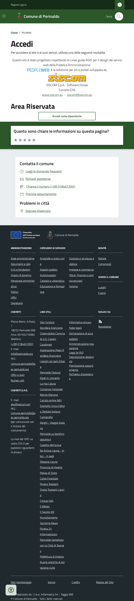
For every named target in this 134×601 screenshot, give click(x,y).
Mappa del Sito (104, 582)
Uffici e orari (17, 375)
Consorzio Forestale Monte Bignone (51, 392)
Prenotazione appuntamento (81, 368)
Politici (14, 292)
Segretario (17, 303)
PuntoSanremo (48, 517)
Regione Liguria (18, 4)
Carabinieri (46, 344)
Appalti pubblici (48, 269)
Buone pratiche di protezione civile (52, 565)
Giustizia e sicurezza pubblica (81, 261)
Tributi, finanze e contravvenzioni (81, 278)
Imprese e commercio (81, 269)
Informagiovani (48, 534)
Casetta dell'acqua (50, 445)
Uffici (14, 297)
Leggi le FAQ (76, 352)
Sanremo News (49, 523)
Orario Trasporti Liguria (52, 492)
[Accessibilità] (11, 590)
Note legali (75, 328)
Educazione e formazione (52, 289)
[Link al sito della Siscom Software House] (67, 77)
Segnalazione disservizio (81, 359)
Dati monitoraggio (21, 582)
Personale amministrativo (23, 283)
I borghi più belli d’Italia (52, 364)
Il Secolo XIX (47, 512)
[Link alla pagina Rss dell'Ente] (100, 321)
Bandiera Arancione (51, 328)
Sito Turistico (47, 322)
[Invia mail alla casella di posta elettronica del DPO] (20, 404)
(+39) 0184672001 (22, 344)
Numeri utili (17, 380)
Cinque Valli (46, 501)
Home (14, 32)
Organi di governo (21, 275)
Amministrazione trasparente (81, 346)
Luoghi (102, 287)
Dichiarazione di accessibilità (81, 336)
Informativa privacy (80, 322)
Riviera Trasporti (49, 484)
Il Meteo (45, 506)
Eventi (102, 293)
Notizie (102, 258)
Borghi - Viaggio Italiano (52, 425)
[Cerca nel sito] (117, 16)
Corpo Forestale (49, 478)
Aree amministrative (22, 258)
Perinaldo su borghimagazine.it (52, 436)
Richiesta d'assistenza (81, 376)
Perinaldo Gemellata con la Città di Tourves (52, 545)
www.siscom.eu (52, 94)
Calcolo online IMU (51, 400)
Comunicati (104, 264)
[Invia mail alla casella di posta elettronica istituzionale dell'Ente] (22, 354)
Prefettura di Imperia (52, 556)
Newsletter (104, 326)
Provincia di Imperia (51, 467)
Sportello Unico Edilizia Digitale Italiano (52, 409)
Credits (76, 582)
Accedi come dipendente (67, 116)
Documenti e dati (21, 264)
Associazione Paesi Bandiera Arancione (52, 353)
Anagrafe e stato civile (52, 261)
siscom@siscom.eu (79, 94)
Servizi (51, 582)
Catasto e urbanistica (52, 281)
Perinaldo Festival (50, 372)
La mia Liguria (48, 383)
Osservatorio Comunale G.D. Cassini (52, 336)
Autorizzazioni (48, 275)
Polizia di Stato (48, 473)
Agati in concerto (50, 378)
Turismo (73, 286)
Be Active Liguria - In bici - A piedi (52, 453)
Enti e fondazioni (20, 269)
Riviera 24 (46, 529)
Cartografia (46, 417)
